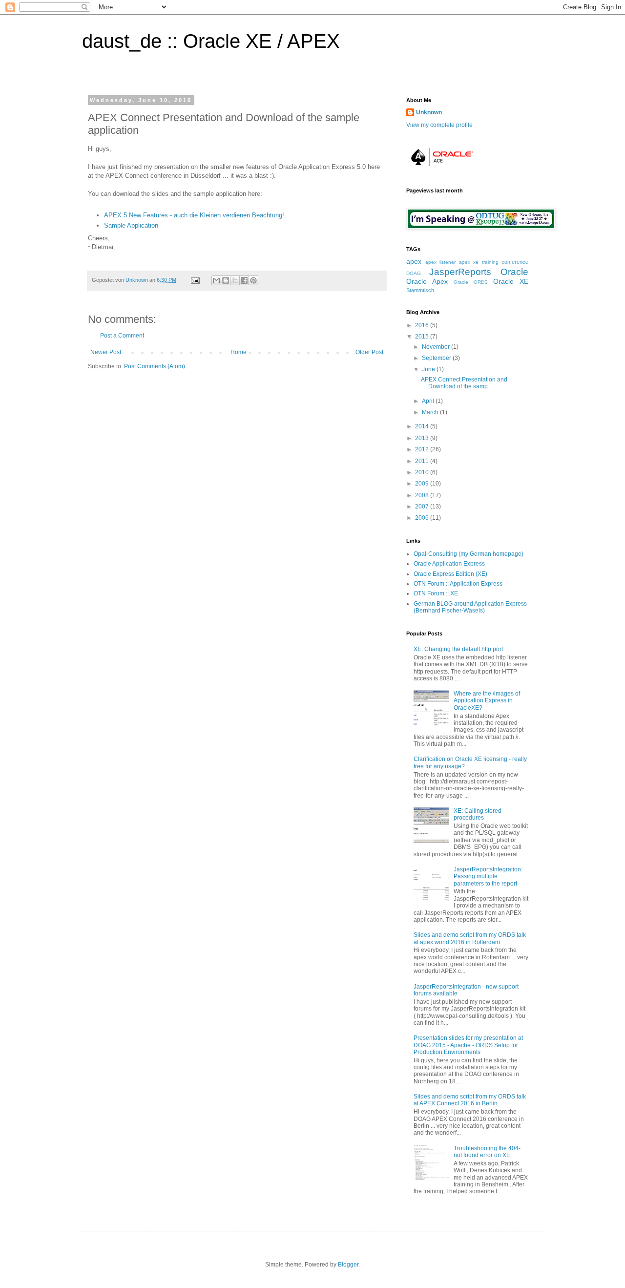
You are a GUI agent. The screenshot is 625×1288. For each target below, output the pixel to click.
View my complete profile (439, 125)
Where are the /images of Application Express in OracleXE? (487, 700)
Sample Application (131, 225)
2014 (422, 426)
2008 (422, 495)
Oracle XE (510, 281)
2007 (422, 506)
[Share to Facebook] (244, 280)
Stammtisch (420, 290)
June (429, 369)
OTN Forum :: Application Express (458, 583)
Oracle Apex (427, 281)
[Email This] (216, 280)
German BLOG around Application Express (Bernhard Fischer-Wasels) (470, 607)
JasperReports (460, 272)
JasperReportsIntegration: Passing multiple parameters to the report (488, 876)
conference (514, 262)
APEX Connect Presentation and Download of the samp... (464, 383)
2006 (422, 517)
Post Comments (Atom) (154, 366)
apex (413, 261)
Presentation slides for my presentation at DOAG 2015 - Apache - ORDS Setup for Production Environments (468, 1045)
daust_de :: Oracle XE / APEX (211, 41)
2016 (422, 325)
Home (238, 352)
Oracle (514, 272)
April (429, 401)
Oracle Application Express (449, 563)
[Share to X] (235, 280)
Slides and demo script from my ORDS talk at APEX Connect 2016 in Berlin (470, 1100)
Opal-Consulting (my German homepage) (468, 553)
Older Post (369, 352)
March (431, 412)
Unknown (137, 280)
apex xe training (479, 262)
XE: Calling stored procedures (477, 814)
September (437, 358)
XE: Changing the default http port (458, 649)
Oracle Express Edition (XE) (450, 573)
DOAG (413, 273)
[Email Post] (194, 280)
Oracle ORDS (471, 282)
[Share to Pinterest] (253, 280)
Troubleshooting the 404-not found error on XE (487, 1152)
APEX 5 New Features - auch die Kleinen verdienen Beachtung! (194, 215)
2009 (422, 483)
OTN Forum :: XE (436, 593)
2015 (422, 336)
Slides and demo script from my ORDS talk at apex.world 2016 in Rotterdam (470, 938)
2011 (422, 461)
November (436, 346)
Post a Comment (122, 335)
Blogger (348, 1264)
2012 (422, 449)
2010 (422, 472)
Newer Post (105, 352)
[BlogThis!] (225, 280)
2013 (422, 438)
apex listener (440, 262)
